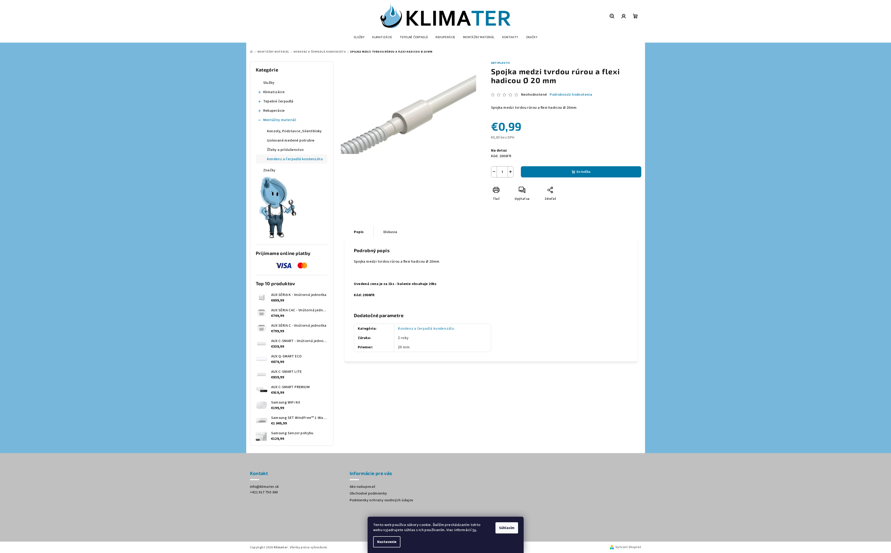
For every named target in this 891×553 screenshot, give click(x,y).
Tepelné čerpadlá (278, 101)
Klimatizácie (274, 92)
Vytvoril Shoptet (628, 547)
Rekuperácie (274, 110)
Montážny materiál (279, 119)
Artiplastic (500, 63)
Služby (269, 82)
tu (474, 530)
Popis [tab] (359, 231)
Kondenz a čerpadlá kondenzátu (295, 159)
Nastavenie (386, 541)
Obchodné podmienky (368, 493)
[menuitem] (359, 37)
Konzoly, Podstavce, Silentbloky (294, 131)
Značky (269, 170)
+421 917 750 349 (264, 492)
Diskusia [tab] (390, 231)
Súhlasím (507, 527)
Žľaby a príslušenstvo (285, 149)
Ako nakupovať (362, 486)
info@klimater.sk (264, 486)
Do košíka (584, 172)
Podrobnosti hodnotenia (571, 94)
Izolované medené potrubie (291, 140)
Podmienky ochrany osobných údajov (381, 500)
